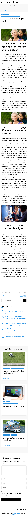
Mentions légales (21, 509)
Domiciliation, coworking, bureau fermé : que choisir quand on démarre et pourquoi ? (15, 330)
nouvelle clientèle (12, 98)
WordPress (14, 514)
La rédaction (6, 24)
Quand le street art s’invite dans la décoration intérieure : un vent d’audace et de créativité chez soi (15, 318)
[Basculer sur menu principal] (1, 2)
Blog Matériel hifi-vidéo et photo (10, 403)
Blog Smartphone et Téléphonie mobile (10, 16)
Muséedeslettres (14, 2)
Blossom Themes (16, 513)
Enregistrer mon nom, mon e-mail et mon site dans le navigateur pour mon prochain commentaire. (13, 494)
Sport (22, 368)
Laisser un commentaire (7, 26)
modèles (24, 238)
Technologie (14, 435)
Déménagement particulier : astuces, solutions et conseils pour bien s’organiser (14, 338)
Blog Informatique (15, 368)
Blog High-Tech (5, 14)
